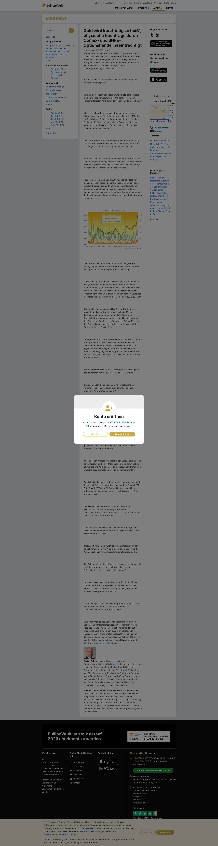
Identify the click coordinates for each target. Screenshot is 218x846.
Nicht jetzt (96, 434)
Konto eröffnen (122, 434)
